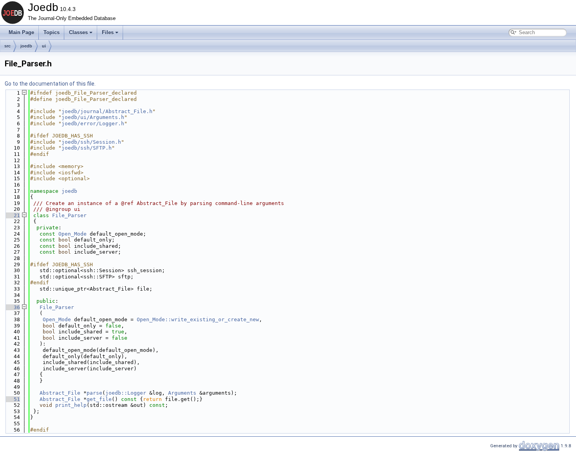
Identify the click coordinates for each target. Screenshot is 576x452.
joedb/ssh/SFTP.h (87, 148)
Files (108, 32)
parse (94, 393)
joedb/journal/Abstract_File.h (107, 111)
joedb (26, 46)
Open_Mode (72, 234)
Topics (51, 32)
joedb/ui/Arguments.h (93, 117)
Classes (78, 32)
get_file (99, 399)
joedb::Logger (125, 393)
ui (44, 46)
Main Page (21, 32)
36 (12, 307)
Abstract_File (60, 393)
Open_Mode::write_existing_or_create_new (198, 319)
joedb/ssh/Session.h (91, 142)
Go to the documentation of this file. (50, 84)
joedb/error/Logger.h (93, 123)
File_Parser (69, 215)
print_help (71, 405)
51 (12, 399)
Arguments (182, 393)
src (7, 46)
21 (12, 215)
